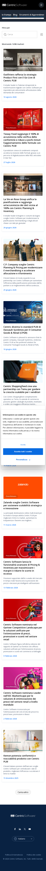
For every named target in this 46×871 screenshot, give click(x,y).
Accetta (23, 445)
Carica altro (23, 792)
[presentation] (23, 15)
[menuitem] (14, 855)
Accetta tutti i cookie (23, 451)
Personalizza (21, 459)
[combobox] (26, 838)
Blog (15, 14)
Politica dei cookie (34, 855)
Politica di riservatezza (14, 855)
